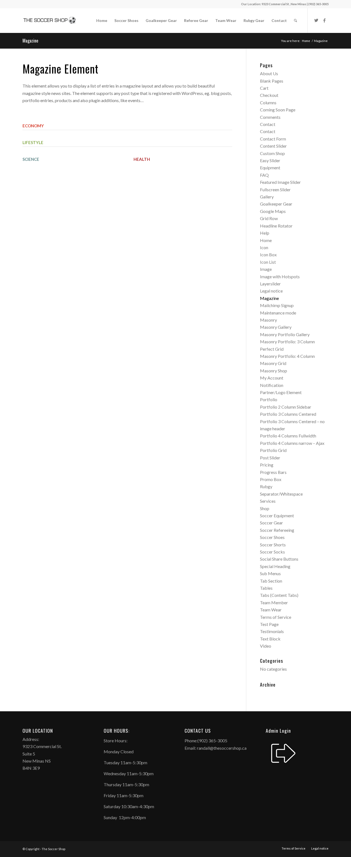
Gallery (267, 196)
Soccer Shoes (272, 537)
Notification (271, 385)
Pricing (266, 464)
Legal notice (271, 290)
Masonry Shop (273, 370)
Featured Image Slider (280, 182)
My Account (271, 377)
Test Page (269, 624)
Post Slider (270, 457)
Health (142, 159)
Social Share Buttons (279, 558)
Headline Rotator (276, 225)
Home (266, 240)
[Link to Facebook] (324, 20)
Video (265, 645)
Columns (268, 102)
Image (266, 269)
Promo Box (270, 479)
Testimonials (272, 631)
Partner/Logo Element (281, 392)
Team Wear (271, 609)
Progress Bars (273, 472)
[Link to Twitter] (316, 20)
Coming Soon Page (277, 109)
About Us (269, 73)
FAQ (264, 175)
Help (264, 232)
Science (30, 159)
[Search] (295, 20)
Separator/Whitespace (281, 493)
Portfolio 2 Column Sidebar (285, 406)
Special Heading (275, 566)
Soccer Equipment (277, 515)
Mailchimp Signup (277, 305)
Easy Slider (270, 160)
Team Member (274, 602)
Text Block (270, 638)
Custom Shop (272, 153)
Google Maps (273, 211)
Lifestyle (32, 142)
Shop (264, 508)
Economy (33, 125)
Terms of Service (275, 617)
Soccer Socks (272, 551)
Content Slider (273, 145)
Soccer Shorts (273, 544)
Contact (267, 124)
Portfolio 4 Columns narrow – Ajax (292, 443)
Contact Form (273, 138)
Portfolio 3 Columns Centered (288, 414)
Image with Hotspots (280, 276)
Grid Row (269, 218)
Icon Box (268, 254)
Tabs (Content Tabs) (279, 595)
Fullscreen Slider (275, 189)
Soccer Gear (271, 522)
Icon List (268, 262)
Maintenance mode (278, 312)
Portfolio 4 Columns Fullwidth (288, 435)
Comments (270, 117)
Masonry (268, 319)
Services (268, 501)
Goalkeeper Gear (276, 203)
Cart (264, 88)
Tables (266, 588)
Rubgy (266, 486)
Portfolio (268, 399)
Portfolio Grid (273, 450)
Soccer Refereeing (277, 530)
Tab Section (271, 580)
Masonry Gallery (275, 327)
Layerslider (270, 283)
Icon (264, 247)
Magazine (30, 40)
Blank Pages (271, 80)
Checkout (269, 95)
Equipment (270, 167)
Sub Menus (270, 573)
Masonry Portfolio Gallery (285, 334)
